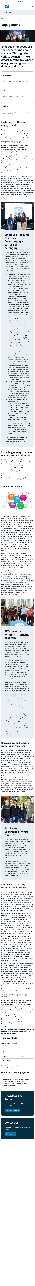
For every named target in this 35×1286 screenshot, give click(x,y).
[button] (17, 1082)
